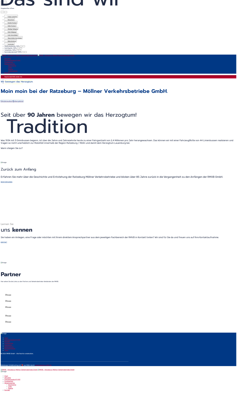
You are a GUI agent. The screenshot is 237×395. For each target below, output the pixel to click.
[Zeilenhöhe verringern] (17, 50)
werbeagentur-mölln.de (43, 365)
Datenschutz (9, 347)
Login (6, 350)
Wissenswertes (9, 64)
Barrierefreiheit (9, 348)
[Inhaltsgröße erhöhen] (24, 46)
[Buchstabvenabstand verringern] (23, 52)
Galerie (10, 69)
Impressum (8, 345)
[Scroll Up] (1, 393)
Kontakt (7, 73)
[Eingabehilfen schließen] (5, 12)
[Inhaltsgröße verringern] (21, 46)
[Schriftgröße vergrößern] (21, 48)
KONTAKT (4, 242)
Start (6, 338)
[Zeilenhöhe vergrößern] (20, 50)
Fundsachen (8, 62)
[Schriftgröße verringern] (18, 48)
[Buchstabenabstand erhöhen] (25, 52)
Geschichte (12, 66)
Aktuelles (7, 59)
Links (10, 67)
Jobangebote (12, 71)
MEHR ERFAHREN (6, 182)
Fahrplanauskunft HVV (12, 60)
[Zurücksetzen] (2, 12)
